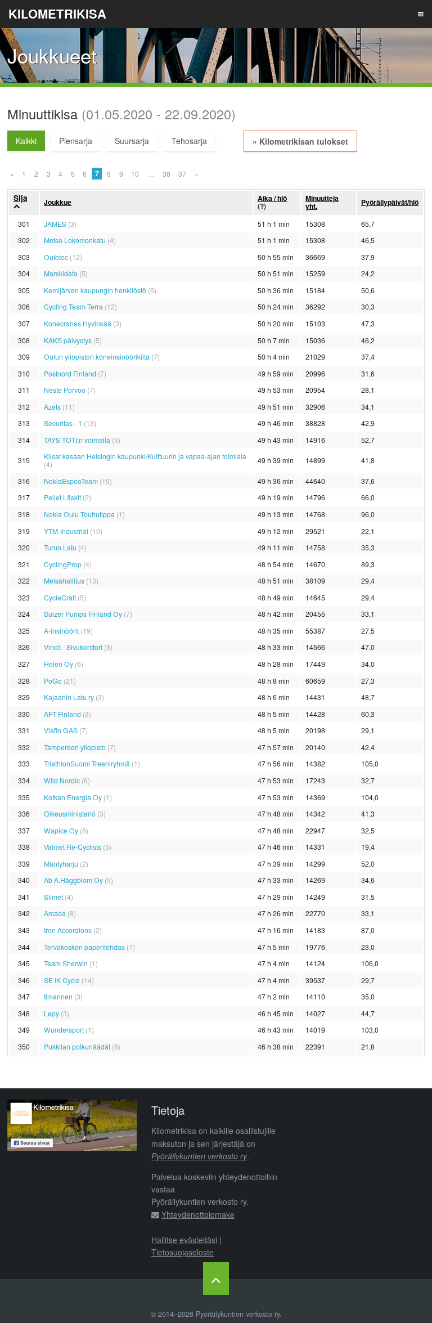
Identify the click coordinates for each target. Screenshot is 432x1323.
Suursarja (132, 140)
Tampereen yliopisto (75, 747)
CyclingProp (63, 564)
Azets (52, 406)
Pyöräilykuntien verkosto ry (199, 1155)
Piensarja (75, 140)
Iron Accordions (68, 930)
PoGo (53, 680)
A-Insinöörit (61, 630)
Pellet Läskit (62, 497)
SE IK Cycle (62, 980)
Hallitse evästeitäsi (184, 1239)
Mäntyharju (61, 863)
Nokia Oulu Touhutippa (79, 514)
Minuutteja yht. (322, 202)
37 (182, 173)
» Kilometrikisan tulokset (300, 141)
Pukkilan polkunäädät (77, 1046)
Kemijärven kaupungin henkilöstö (95, 290)
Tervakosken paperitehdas (84, 947)
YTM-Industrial (66, 531)
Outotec (56, 257)
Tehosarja (189, 140)
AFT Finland (62, 714)
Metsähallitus (64, 580)
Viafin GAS (61, 730)
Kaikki (26, 140)
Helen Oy (58, 664)
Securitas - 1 (63, 423)
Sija (20, 197)
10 (135, 173)
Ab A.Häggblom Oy (73, 880)
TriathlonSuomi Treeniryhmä (87, 763)
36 (166, 173)
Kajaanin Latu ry (69, 697)
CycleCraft (60, 597)
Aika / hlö (272, 198)
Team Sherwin (66, 963)
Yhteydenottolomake (198, 1214)
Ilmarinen (58, 996)
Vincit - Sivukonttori (73, 647)
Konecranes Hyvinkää (77, 323)
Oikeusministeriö (70, 813)
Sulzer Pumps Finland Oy (83, 613)
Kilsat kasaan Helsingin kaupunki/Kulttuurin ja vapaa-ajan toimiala (145, 456)
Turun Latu (60, 547)
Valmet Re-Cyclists (72, 846)
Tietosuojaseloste (182, 1252)
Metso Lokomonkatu (75, 240)
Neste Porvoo (65, 389)
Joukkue (57, 202)
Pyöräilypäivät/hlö (389, 202)
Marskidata (61, 273)
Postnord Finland (70, 373)
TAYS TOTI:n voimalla (77, 440)
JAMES (55, 223)
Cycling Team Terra (73, 306)
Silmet (53, 897)
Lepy (51, 1013)
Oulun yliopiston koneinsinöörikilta (97, 356)
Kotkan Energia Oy (73, 797)
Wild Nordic (62, 780)
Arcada (55, 913)
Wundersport (64, 1029)
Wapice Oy (61, 830)
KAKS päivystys (68, 340)
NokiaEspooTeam (71, 481)
